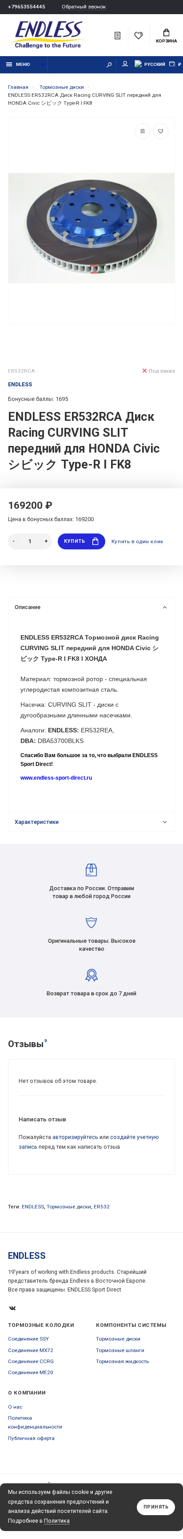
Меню (23, 64)
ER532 (102, 1207)
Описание (27, 607)
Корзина (166, 40)
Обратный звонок (84, 7)
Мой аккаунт (125, 64)
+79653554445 (26, 7)
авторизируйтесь (75, 1137)
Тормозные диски (69, 1207)
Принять (156, 1507)
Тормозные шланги (120, 1350)
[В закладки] (161, 131)
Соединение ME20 (30, 1372)
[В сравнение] (143, 131)
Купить (74, 541)
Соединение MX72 (30, 1350)
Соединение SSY (28, 1339)
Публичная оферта (31, 1438)
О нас (15, 1407)
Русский (154, 64)
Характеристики (37, 822)
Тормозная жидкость (122, 1361)
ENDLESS (33, 1207)
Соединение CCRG (31, 1361)
